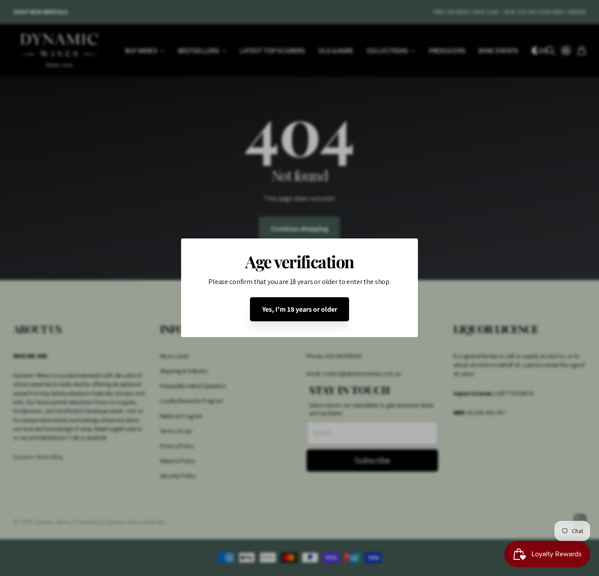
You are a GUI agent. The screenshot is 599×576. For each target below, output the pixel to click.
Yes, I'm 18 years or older (299, 309)
